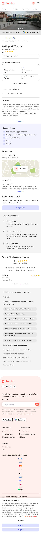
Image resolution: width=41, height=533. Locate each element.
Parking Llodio (16, 41)
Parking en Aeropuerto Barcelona (13, 353)
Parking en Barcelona (24, 350)
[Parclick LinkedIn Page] (6, 386)
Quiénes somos (7, 431)
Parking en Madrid (9, 350)
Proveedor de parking (27, 434)
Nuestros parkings (8, 437)
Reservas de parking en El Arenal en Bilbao (18, 340)
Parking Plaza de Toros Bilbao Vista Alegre (18, 309)
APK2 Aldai (25, 41)
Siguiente (25, 284)
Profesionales (24, 431)
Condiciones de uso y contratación (14, 497)
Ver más (19, 121)
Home (3, 41)
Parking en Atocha (8, 365)
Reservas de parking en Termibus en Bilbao (19, 324)
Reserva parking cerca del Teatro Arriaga (18, 329)
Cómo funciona (7, 434)
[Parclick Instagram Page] (3, 386)
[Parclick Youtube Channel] (14, 386)
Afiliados (22, 437)
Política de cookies (31, 516)
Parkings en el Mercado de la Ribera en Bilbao (19, 319)
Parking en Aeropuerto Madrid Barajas (15, 357)
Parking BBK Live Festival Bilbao (15, 314)
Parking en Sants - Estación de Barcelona (16, 361)
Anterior (15, 284)
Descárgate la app (32, 32)
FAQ (3, 450)
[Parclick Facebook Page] (10, 386)
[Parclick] (8, 3)
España (8, 41)
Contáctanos (6, 447)
